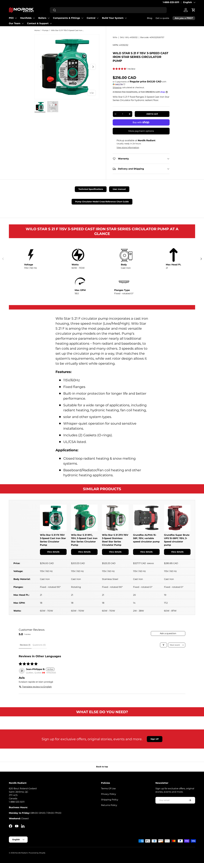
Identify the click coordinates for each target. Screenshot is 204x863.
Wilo (115, 37)
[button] (193, 10)
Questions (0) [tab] (39, 645)
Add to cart (152, 114)
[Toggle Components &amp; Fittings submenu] (82, 18)
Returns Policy (109, 805)
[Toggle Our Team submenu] (22, 23)
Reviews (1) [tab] (25, 645)
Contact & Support (38, 23)
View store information (128, 147)
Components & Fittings (66, 18)
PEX (11, 18)
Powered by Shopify (37, 853)
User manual (119, 189)
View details (53, 552)
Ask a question (168, 633)
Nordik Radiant (21, 853)
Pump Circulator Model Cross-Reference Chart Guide (102, 201)
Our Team (14, 23)
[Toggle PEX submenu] (15, 18)
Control (91, 18)
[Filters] (163, 645)
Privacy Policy (108, 794)
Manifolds (26, 18)
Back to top (102, 766)
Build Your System (113, 18)
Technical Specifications (90, 189)
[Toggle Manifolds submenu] (34, 18)
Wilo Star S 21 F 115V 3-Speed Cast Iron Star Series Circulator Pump (67, 30)
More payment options (141, 131)
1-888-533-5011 (171, 2)
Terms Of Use (108, 788)
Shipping (117, 87)
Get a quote (162, 18)
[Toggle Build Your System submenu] (125, 18)
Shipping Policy (109, 799)
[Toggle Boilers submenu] (48, 18)
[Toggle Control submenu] (97, 18)
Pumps (45, 30)
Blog (149, 18)
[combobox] (108, 10)
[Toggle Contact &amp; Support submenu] (50, 23)
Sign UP (155, 739)
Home (37, 30)
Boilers (42, 18)
